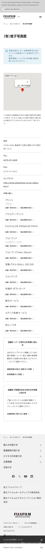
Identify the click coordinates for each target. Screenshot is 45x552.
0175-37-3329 (10, 160)
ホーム (5, 24)
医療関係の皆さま (11, 451)
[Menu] (40, 17)
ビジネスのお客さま (12, 456)
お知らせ (7, 467)
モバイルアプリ (9, 531)
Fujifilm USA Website (12, 9)
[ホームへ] (9, 17)
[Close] (27, 82)
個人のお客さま (15, 24)
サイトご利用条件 (30, 523)
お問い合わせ (8, 527)
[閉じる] (41, 540)
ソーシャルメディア (25, 527)
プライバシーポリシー (11, 523)
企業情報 (7, 462)
